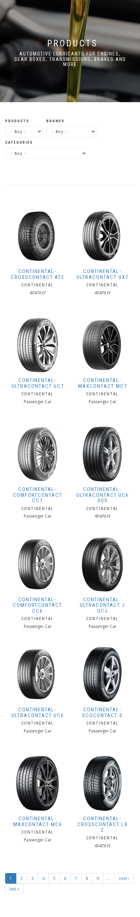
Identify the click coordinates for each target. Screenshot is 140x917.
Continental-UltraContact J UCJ (102, 605)
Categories (19, 142)
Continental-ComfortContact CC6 (37, 605)
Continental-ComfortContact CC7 (37, 495)
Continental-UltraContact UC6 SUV (102, 495)
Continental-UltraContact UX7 (102, 274)
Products (17, 121)
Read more (37, 214)
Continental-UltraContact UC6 (38, 712)
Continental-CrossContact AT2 (37, 274)
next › (124, 878)
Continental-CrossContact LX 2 (102, 824)
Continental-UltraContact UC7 (38, 383)
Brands (55, 121)
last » (14, 889)
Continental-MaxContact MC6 (37, 821)
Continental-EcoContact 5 (102, 712)
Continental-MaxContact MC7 (102, 383)
